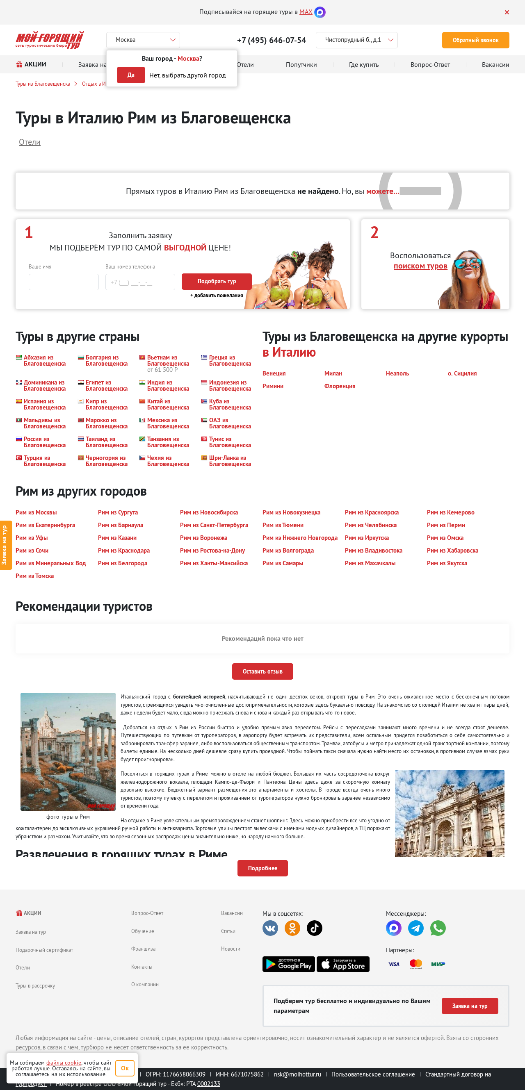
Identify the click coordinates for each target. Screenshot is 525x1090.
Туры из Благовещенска (43, 83)
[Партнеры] (447, 964)
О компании (145, 984)
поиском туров (420, 265)
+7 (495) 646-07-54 (271, 40)
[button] (42, 363)
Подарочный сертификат (44, 950)
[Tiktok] (314, 928)
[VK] (270, 928)
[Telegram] (416, 928)
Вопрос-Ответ (147, 913)
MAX (306, 11)
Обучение (142, 931)
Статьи (228, 931)
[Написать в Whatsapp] (438, 928)
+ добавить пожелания (216, 295)
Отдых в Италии (100, 83)
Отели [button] (30, 142)
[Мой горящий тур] (50, 40)
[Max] (320, 11)
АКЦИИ (32, 913)
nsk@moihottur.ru (297, 1074)
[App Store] (343, 964)
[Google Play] (288, 964)
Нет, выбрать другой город (187, 75)
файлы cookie (63, 1062)
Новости (230, 948)
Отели (23, 967)
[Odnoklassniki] (292, 928)
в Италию (289, 352)
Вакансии (232, 913)
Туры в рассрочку (35, 985)
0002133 (208, 1084)
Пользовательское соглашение (373, 1074)
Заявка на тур (31, 931)
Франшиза (143, 948)
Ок (125, 1068)
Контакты (142, 966)
